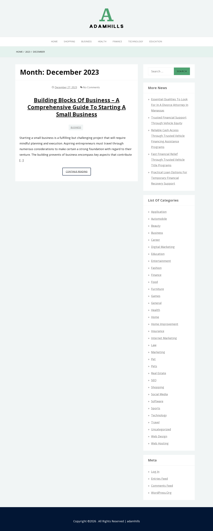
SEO (153, 380)
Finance (117, 41)
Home (54, 41)
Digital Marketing (163, 247)
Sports (155, 408)
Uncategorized (161, 429)
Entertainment (161, 261)
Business (86, 41)
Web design (159, 436)
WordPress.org (161, 492)
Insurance (157, 331)
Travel (155, 422)
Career (155, 240)
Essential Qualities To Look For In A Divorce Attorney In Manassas (169, 104)
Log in (155, 471)
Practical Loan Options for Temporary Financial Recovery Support (169, 177)
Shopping (69, 41)
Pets (154, 366)
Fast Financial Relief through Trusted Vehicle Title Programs (168, 159)
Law (153, 345)
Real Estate (158, 373)
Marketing (158, 352)
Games (155, 296)
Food (154, 282)
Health (102, 41)
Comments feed (162, 485)
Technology (135, 41)
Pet (153, 359)
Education (155, 41)
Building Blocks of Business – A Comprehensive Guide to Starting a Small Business (76, 107)
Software (157, 401)
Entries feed (159, 478)
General (156, 303)
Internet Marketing (164, 338)
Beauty (155, 226)
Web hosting (160, 443)
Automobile (159, 219)
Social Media (159, 394)
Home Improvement (164, 324)
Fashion (156, 268)
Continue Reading (78, 172)
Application (159, 212)
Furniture (157, 289)
